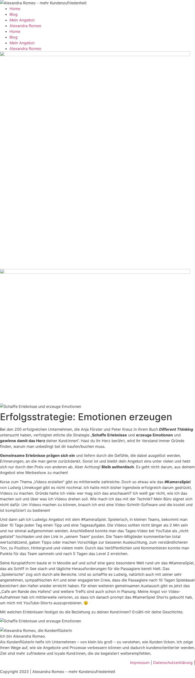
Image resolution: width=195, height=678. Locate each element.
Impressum (140, 662)
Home (15, 8)
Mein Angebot (22, 20)
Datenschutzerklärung (173, 662)
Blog (14, 14)
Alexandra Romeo (25, 25)
